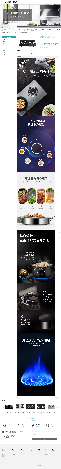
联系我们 (32, 450)
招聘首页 (53, 450)
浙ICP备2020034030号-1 (53, 465)
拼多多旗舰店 (14, 454)
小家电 (4, 54)
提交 (45, 439)
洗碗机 (4, 43)
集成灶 (4, 45)
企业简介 (46, 450)
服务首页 (22, 450)
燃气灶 (4, 50)
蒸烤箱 (4, 52)
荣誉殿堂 (46, 454)
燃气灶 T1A (9, 412)
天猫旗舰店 (13, 450)
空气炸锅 (4, 39)
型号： (18, 53)
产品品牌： (32, 53)
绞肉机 (4, 41)
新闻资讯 (39, 450)
